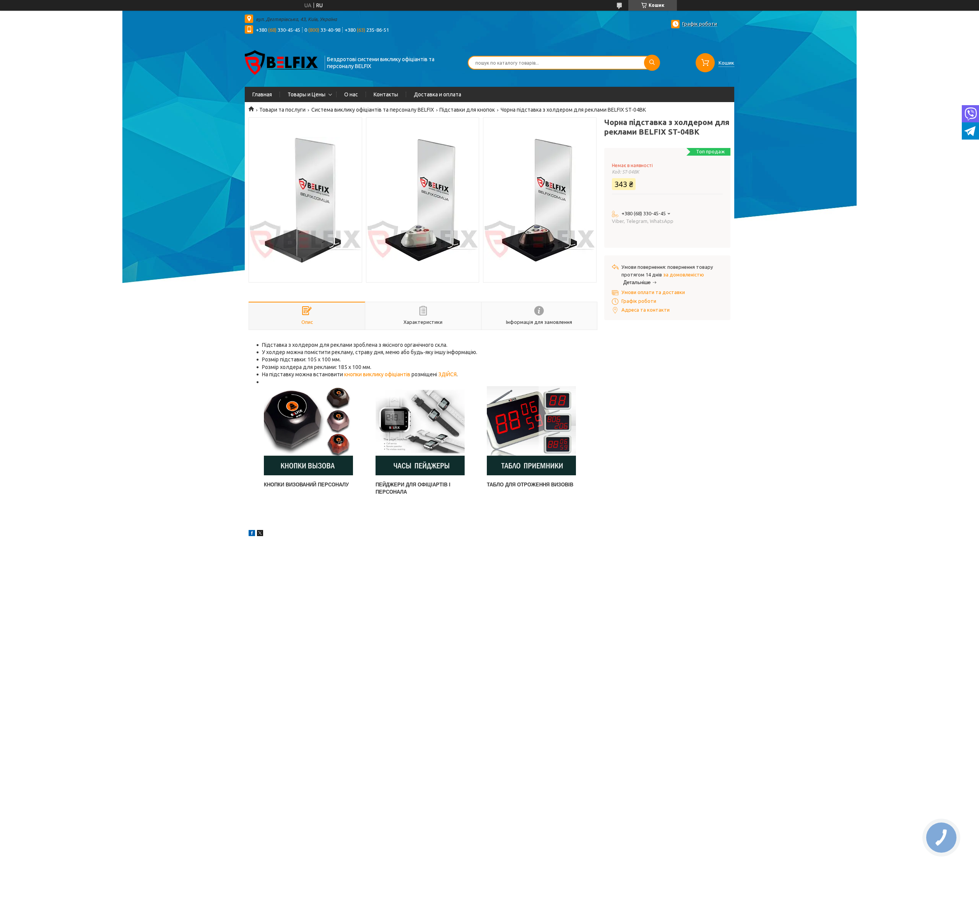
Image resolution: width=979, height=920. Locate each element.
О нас (351, 94)
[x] (260, 534)
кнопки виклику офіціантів (377, 374)
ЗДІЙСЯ (447, 374)
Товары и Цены (306, 94)
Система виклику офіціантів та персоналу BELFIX (372, 110)
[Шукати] (652, 63)
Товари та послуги (282, 110)
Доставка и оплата (437, 94)
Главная (262, 94)
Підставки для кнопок (467, 110)
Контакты (386, 94)
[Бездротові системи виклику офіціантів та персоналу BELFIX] (281, 62)
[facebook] (252, 534)
